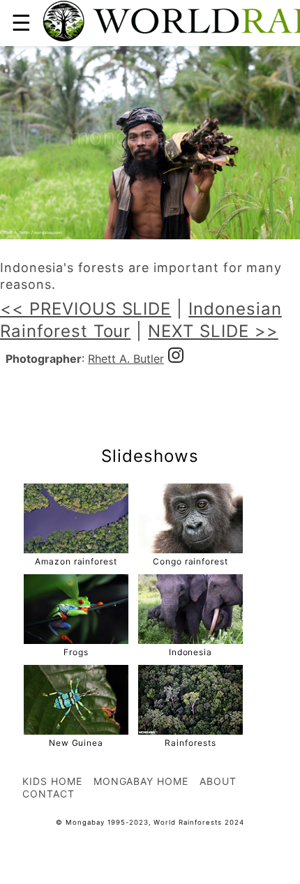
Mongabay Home (140, 781)
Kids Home (52, 781)
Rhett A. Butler (126, 359)
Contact (48, 794)
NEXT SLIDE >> (213, 331)
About (218, 781)
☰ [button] (21, 22)
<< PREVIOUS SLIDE (85, 309)
